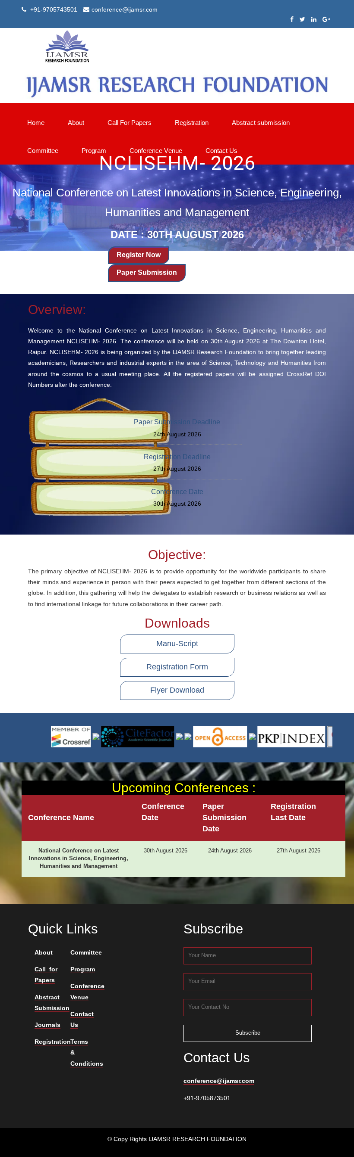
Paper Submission (147, 272)
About (44, 952)
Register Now (139, 254)
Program (82, 969)
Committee (86, 952)
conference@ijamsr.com (218, 1080)
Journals (47, 1024)
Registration (53, 1041)
